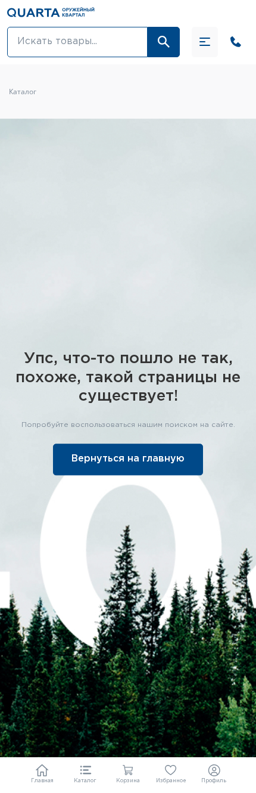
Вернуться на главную (128, 459)
